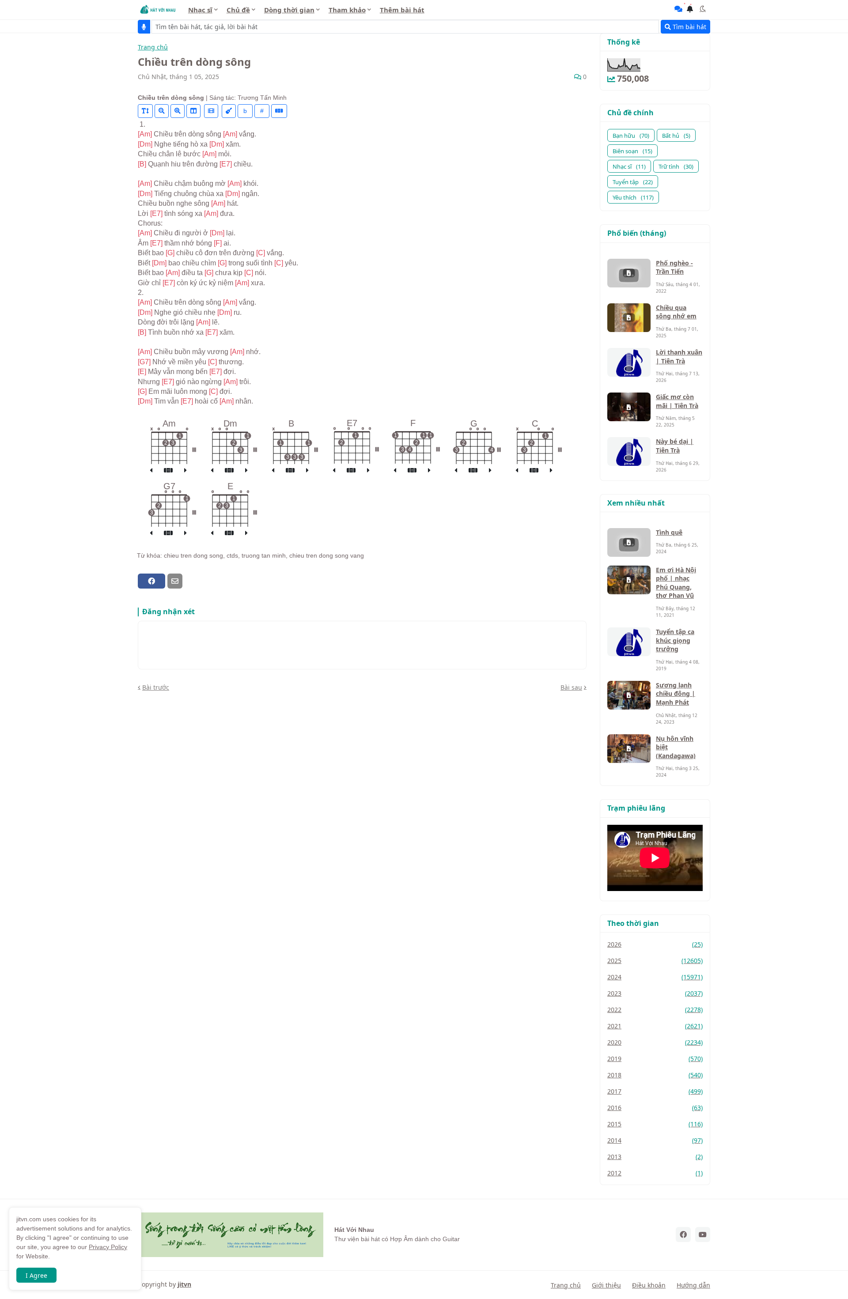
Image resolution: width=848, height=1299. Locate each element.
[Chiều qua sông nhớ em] (629, 317)
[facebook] (683, 1234)
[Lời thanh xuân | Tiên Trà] (629, 362)
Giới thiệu (606, 1285)
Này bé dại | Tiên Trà (674, 445)
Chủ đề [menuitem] (238, 9)
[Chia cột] (193, 111)
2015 (655, 1124)
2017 (655, 1091)
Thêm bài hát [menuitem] (402, 9)
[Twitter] (190, 581)
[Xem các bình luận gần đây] (678, 9)
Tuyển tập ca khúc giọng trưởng (675, 640)
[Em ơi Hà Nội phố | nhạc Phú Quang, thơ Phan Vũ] (629, 580)
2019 (655, 1058)
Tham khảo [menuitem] (347, 9)
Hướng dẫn (693, 1285)
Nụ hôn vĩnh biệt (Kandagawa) (676, 747)
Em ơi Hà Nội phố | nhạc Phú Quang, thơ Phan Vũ (676, 583)
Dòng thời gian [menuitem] (289, 9)
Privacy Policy (108, 1246)
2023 (655, 993)
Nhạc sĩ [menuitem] (200, 9)
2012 (655, 1173)
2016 (655, 1107)
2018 (655, 1075)
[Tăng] (177, 111)
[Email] (174, 581)
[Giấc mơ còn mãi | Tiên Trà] (629, 407)
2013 (655, 1156)
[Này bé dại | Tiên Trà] (629, 451)
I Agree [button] (36, 1275)
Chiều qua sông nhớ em (676, 312)
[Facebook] (151, 581)
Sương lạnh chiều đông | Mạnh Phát (675, 693)
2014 (655, 1140)
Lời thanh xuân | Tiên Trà (679, 356)
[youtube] (702, 1234)
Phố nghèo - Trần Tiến (674, 267)
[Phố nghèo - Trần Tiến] (629, 273)
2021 (655, 1026)
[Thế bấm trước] (151, 470)
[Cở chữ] (145, 111)
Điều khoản (649, 1285)
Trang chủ (153, 47)
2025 (655, 960)
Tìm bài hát (688, 27)
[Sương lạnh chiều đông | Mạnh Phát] (629, 695)
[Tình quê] (629, 542)
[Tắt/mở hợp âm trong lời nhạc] (229, 111)
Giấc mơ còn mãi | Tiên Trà (677, 401)
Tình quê (669, 532)
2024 (655, 977)
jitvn (184, 1284)
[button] (702, 9)
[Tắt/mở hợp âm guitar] (279, 111)
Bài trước (155, 687)
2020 (655, 1042)
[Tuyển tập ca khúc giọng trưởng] (629, 641)
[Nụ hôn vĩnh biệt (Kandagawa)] (629, 748)
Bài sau (571, 687)
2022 (655, 1009)
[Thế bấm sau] (185, 470)
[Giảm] (162, 111)
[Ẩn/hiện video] (211, 111)
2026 (655, 944)
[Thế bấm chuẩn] (168, 470)
